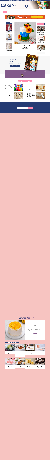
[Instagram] (5, 12)
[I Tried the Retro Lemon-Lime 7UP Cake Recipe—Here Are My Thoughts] (20, 347)
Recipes (35, 325)
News (40, 31)
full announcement (28, 0)
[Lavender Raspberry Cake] (30, 347)
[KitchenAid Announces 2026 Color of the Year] (41, 47)
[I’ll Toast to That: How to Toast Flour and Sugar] (40, 95)
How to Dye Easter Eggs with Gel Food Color (9, 87)
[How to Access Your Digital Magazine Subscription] (41, 38)
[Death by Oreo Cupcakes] (40, 361)
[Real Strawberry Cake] (10, 361)
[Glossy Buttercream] (10, 347)
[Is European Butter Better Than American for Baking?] (40, 87)
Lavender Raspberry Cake (30, 353)
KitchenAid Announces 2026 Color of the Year (41, 51)
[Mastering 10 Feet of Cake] (18, 95)
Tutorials (9, 30)
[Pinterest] (6, 12)
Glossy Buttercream (10, 353)
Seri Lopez (23, 48)
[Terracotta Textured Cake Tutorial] (9, 37)
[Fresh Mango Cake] (15, 330)
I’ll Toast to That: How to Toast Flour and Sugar (31, 95)
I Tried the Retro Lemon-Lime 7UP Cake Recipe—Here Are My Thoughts (20, 354)
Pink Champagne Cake (39, 353)
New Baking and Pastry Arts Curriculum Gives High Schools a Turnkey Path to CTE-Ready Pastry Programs (40, 33)
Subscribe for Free (31, 107)
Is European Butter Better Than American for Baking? (30, 88)
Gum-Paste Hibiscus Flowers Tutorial (25, 46)
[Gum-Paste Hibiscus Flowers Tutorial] (25, 33)
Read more (34, 333)
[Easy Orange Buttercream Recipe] (30, 361)
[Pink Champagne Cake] (40, 347)
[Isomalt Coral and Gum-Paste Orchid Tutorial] (9, 27)
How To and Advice (7, 85)
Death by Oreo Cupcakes (40, 367)
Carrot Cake (20, 366)
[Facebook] (4, 12)
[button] (8, 12)
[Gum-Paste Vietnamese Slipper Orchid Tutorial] (9, 46)
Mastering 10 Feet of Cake (9, 95)
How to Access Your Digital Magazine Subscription (41, 42)
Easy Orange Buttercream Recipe (30, 367)
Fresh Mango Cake (35, 326)
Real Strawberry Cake (10, 367)
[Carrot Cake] (20, 361)
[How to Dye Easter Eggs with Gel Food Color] (18, 87)
